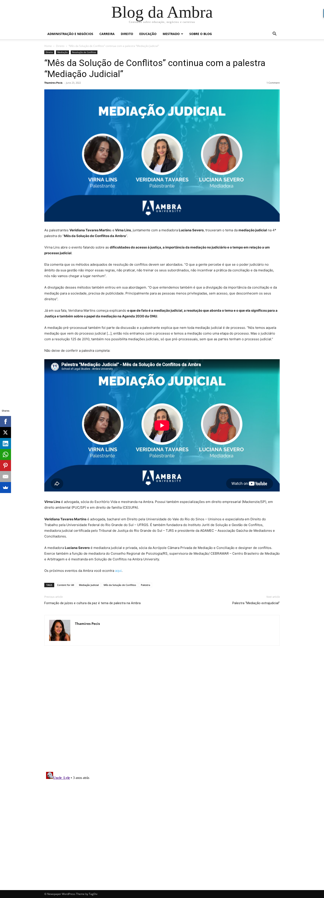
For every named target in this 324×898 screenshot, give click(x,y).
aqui (118, 571)
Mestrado (171, 34)
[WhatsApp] (5, 454)
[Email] (5, 476)
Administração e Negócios (70, 34)
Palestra (145, 585)
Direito (127, 34)
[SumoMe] (5, 487)
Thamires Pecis (53, 82)
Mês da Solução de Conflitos (120, 585)
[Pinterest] (5, 465)
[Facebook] (5, 421)
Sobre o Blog (200, 34)
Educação (147, 34)
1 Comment (273, 82)
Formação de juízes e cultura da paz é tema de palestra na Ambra (92, 603)
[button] (274, 34)
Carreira (107, 34)
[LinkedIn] (5, 443)
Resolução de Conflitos (84, 52)
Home (48, 46)
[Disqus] (162, 711)
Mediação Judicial (89, 585)
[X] (5, 432)
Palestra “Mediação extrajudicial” (256, 603)
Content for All (65, 585)
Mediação (62, 52)
